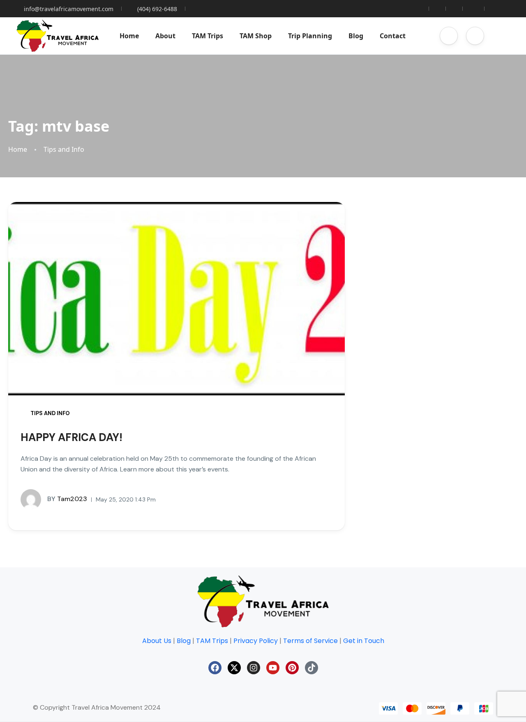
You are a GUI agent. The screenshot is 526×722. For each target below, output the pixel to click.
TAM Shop (256, 35)
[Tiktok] (311, 667)
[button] (449, 36)
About (165, 35)
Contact (393, 35)
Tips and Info (64, 149)
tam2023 (67, 499)
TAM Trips (207, 35)
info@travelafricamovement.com (68, 9)
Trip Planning (310, 35)
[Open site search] (501, 35)
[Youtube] (272, 667)
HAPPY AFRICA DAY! (71, 437)
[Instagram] (253, 667)
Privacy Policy (255, 640)
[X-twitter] (234, 667)
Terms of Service (310, 640)
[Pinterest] (292, 667)
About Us (156, 640)
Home (129, 35)
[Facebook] (214, 667)
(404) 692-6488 (157, 9)
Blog (355, 35)
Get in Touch (363, 640)
